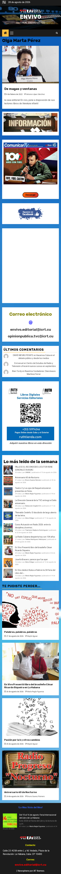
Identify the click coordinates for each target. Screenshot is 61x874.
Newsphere (23, 870)
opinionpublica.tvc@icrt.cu (30, 336)
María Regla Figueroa (33, 494)
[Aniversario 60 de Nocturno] (30, 769)
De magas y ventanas (20, 89)
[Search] (57, 33)
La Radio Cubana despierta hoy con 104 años (35, 537)
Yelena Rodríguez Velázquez (35, 539)
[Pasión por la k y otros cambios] (30, 717)
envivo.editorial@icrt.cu (30, 330)
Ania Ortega (29, 518)
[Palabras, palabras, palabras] (30, 609)
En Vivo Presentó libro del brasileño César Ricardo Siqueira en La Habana (28, 686)
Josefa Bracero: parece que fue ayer (31, 559)
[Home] (5, 33)
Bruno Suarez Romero (33, 480)
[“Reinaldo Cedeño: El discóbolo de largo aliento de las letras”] (8, 515)
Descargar (31, 195)
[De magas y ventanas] (30, 64)
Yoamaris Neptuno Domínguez (36, 530)
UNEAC (28, 472)
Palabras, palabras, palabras (20, 632)
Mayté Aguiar (32, 636)
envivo (30, 16)
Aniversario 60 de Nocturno (27, 477)
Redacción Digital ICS (33, 506)
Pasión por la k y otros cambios (22, 740)
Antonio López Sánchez (35, 94)
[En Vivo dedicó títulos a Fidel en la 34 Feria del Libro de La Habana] (8, 573)
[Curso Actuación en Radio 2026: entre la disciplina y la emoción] (8, 527)
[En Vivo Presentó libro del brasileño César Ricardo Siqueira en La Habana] (8, 550)
